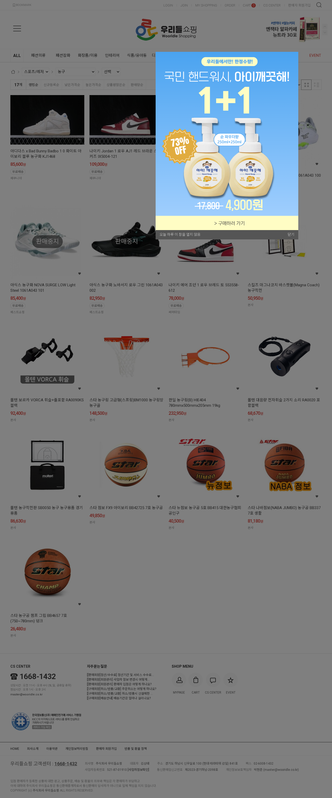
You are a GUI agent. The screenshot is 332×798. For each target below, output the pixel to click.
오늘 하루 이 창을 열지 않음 (180, 234)
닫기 (291, 234)
